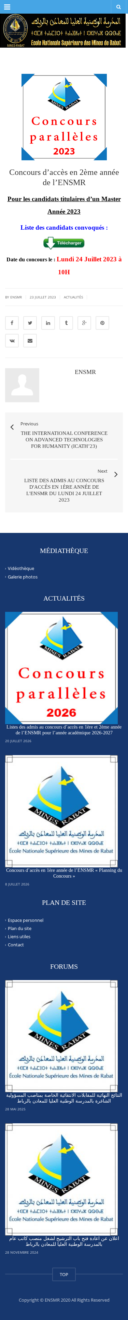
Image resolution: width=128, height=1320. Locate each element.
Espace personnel (25, 920)
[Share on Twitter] (30, 323)
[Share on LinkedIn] (48, 323)
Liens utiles (19, 936)
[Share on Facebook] (12, 323)
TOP (64, 1274)
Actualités (73, 297)
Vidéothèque (21, 568)
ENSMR (85, 372)
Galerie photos (23, 576)
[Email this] (30, 340)
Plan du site (19, 928)
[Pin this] (102, 323)
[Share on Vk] (12, 340)
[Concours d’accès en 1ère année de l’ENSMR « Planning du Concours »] (61, 811)
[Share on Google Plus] (84, 323)
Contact (16, 945)
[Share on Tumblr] (66, 323)
